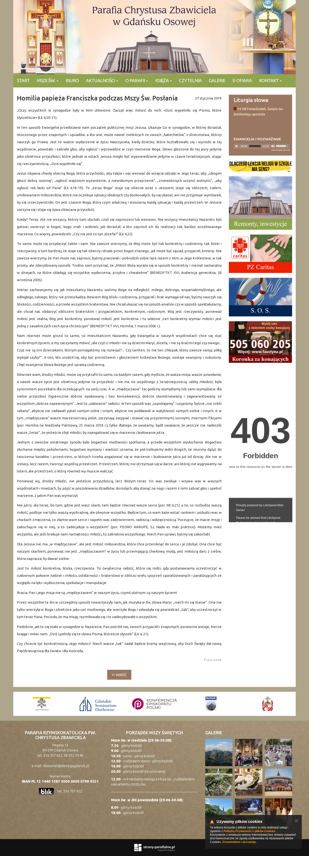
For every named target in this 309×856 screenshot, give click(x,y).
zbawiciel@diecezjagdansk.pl (66, 766)
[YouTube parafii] (267, 704)
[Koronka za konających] (260, 342)
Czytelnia (190, 80)
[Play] (237, 146)
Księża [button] (162, 80)
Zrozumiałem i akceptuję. (239, 842)
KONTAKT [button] (269, 80)
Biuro (72, 80)
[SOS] (260, 297)
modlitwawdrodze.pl (280, 150)
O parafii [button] (135, 80)
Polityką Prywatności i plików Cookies (249, 831)
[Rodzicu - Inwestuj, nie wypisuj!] (260, 165)
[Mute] (273, 146)
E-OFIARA (242, 80)
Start (23, 80)
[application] (262, 146)
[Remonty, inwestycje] (260, 203)
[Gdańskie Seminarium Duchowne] (41, 704)
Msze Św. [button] (46, 80)
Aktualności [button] (101, 80)
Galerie (217, 80)
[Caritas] (260, 254)
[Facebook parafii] (154, 704)
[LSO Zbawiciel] (211, 704)
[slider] (283, 146)
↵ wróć (119, 675)
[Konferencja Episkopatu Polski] (98, 704)
